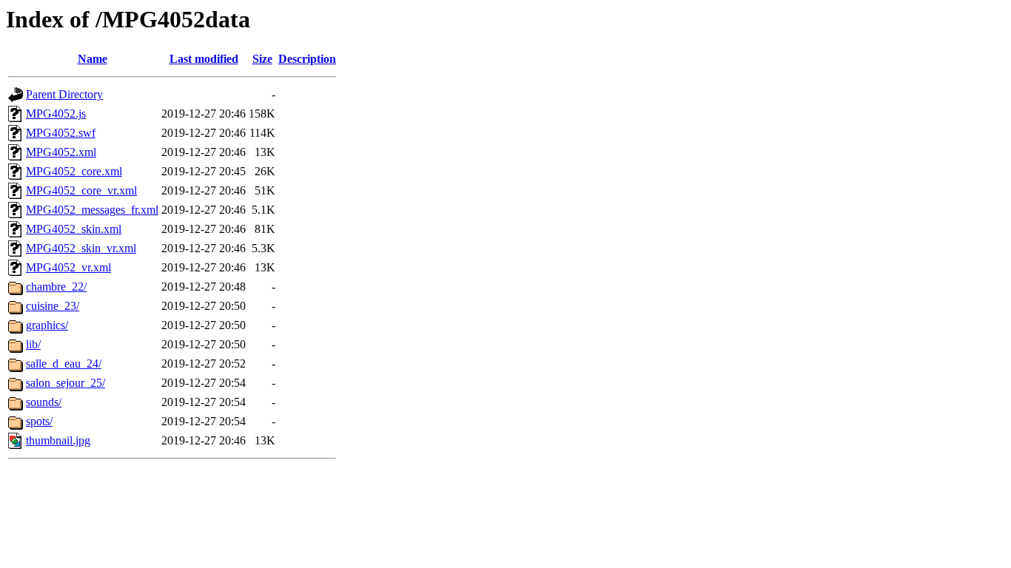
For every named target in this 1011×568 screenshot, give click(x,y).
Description (307, 59)
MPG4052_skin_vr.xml (81, 248)
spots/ (39, 421)
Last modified (203, 59)
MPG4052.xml (61, 152)
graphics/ (47, 325)
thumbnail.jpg (58, 440)
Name (92, 59)
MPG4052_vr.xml (68, 267)
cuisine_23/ (52, 306)
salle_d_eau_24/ (63, 363)
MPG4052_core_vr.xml (81, 190)
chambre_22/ (56, 286)
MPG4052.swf (60, 132)
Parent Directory (64, 94)
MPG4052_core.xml (74, 171)
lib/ (33, 344)
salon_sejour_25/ (65, 382)
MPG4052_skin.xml (73, 229)
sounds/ (43, 402)
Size (262, 59)
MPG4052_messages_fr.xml (92, 209)
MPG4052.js (56, 113)
